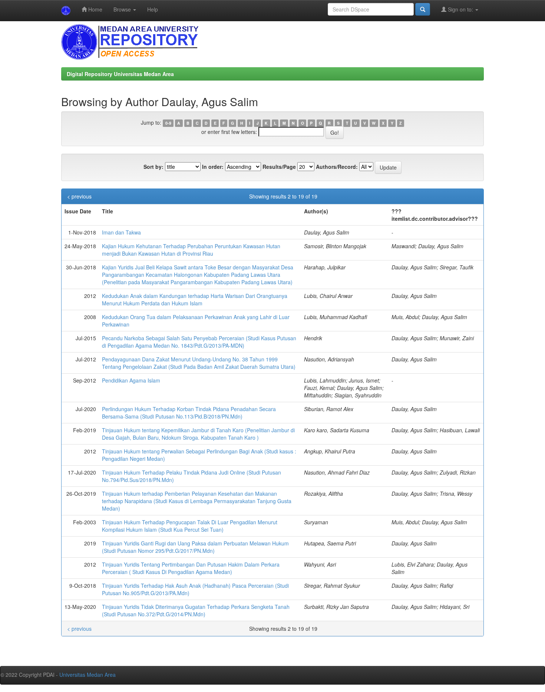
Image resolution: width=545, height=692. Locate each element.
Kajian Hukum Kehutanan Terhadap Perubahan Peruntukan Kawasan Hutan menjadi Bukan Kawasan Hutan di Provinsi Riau (191, 249)
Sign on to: (460, 9)
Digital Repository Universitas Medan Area (120, 74)
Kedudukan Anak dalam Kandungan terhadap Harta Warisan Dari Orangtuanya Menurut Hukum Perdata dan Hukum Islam (194, 299)
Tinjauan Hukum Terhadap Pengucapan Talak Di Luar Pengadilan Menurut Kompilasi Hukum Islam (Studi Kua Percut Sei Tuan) (189, 525)
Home (94, 9)
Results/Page (279, 166)
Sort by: (153, 166)
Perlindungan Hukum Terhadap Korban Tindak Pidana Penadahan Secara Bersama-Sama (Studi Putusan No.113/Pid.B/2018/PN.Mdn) (189, 412)
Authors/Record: (337, 166)
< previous (79, 196)
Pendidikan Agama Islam (131, 380)
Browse (122, 9)
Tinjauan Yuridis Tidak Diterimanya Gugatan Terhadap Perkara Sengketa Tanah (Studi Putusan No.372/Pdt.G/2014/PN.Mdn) (196, 610)
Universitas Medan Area (87, 674)
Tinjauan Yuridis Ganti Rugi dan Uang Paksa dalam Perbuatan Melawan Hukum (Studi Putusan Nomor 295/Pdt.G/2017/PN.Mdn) (195, 547)
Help (152, 9)
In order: (213, 166)
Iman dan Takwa (121, 232)
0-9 (168, 123)
